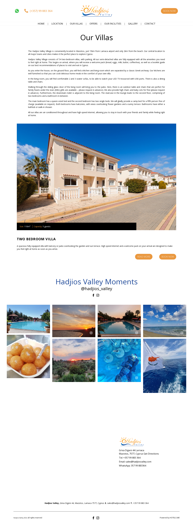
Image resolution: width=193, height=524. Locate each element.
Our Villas (76, 23)
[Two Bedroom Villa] (96, 177)
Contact (150, 23)
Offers (93, 23)
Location (57, 23)
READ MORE (143, 256)
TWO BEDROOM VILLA (36, 239)
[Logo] (96, 11)
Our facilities (112, 23)
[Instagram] (97, 295)
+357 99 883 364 (131, 457)
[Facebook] (94, 295)
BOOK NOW (167, 256)
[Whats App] (16, 11)
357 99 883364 (138, 465)
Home (41, 23)
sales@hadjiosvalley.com (138, 461)
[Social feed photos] (28, 318)
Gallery (133, 23)
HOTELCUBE (175, 517)
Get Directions (151, 453)
